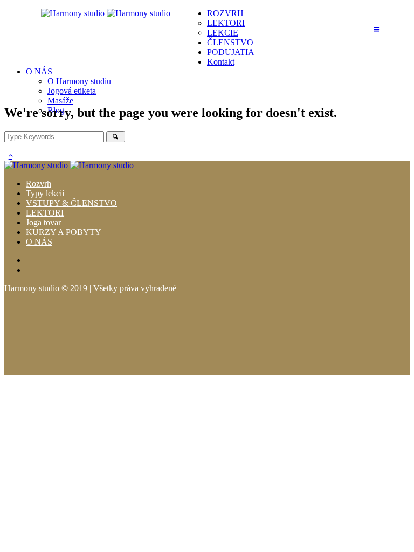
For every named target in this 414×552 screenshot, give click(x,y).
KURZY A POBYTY (63, 232)
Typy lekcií (45, 193)
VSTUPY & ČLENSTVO (71, 203)
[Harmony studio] (105, 13)
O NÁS (39, 241)
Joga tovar (43, 222)
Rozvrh (38, 183)
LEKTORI (45, 212)
